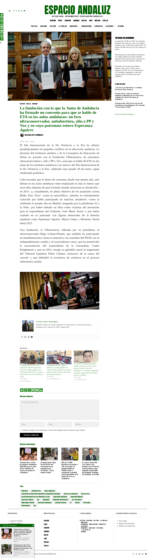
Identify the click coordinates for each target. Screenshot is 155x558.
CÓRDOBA (68, 20)
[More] (1, 39)
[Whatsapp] (29, 390)
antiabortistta (36, 491)
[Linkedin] (41, 390)
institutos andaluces (45, 503)
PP (70, 503)
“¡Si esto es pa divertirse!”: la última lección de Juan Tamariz (128, 88)
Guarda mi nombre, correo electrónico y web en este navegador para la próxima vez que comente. (53, 430)
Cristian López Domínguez (34, 135)
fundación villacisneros (60, 500)
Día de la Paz (85, 494)
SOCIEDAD (34, 104)
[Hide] (1, 43)
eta (38, 500)
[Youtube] (32, 337)
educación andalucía (60, 497)
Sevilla (77, 503)
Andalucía (24, 491)
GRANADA (76, 20)
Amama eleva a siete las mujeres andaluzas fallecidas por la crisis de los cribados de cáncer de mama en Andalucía (28, 467)
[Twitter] (22, 337)
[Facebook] (28, 337)
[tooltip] (13, 11)
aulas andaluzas (49, 491)
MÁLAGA (97, 20)
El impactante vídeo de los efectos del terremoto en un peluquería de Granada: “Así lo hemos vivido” (48, 467)
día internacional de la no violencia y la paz (35, 497)
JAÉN (90, 20)
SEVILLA (105, 20)
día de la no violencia (71, 494)
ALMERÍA (53, 20)
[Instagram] (25, 337)
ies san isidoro (77, 500)
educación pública (77, 497)
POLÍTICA (22, 104)
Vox (35, 506)
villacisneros (25, 506)
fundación (46, 500)
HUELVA (84, 20)
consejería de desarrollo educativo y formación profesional (40, 494)
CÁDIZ (60, 20)
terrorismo (86, 503)
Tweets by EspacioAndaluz (124, 114)
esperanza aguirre (27, 500)
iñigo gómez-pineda (27, 503)
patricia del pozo (60, 503)
